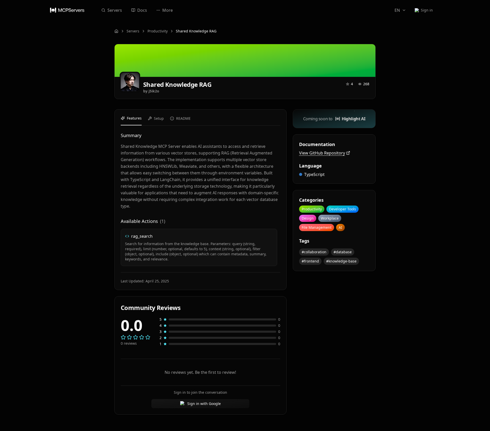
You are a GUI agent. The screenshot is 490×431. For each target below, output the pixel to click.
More (167, 10)
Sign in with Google (204, 403)
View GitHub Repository (322, 153)
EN (397, 10)
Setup (159, 118)
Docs (142, 10)
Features (134, 118)
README (183, 118)
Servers (114, 10)
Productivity (158, 31)
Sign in (427, 10)
